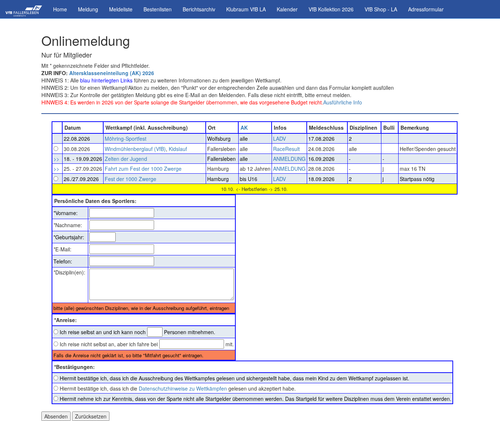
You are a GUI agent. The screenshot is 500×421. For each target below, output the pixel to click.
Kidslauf (178, 148)
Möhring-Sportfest (125, 138)
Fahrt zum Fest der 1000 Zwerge (143, 168)
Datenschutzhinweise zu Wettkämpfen (183, 388)
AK (244, 127)
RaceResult (286, 148)
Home (60, 9)
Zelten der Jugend (126, 158)
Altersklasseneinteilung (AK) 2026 (111, 73)
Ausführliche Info (342, 102)
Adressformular (426, 9)
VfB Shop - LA (381, 9)
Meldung (88, 9)
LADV (279, 138)
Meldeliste (121, 9)
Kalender (287, 9)
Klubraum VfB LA (246, 9)
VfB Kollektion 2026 (331, 9)
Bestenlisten (157, 9)
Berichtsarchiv (199, 9)
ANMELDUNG (289, 158)
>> (56, 158)
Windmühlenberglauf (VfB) (135, 148)
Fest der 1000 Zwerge (130, 178)
